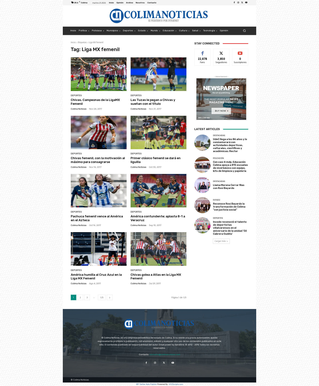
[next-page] (109, 297)
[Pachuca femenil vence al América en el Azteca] (99, 191)
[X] (242, 3)
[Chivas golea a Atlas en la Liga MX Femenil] (158, 249)
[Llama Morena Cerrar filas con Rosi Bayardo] (202, 185)
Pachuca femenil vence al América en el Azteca (97, 218)
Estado (216, 200)
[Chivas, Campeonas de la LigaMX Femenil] (99, 74)
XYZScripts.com (176, 384)
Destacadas (219, 135)
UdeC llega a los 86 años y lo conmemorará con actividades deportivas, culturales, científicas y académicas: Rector (230, 145)
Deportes (76, 95)
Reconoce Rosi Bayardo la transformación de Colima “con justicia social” (229, 206)
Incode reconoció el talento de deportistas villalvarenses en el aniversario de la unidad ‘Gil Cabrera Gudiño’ (230, 227)
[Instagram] (238, 3)
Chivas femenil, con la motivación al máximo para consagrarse (98, 160)
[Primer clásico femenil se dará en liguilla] (158, 132)
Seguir (221, 51)
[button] (244, 31)
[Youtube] (246, 3)
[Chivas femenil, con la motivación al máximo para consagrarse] (99, 132)
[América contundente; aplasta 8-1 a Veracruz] (158, 191)
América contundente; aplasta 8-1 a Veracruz (158, 218)
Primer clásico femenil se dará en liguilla (156, 160)
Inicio (73, 42)
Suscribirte (240, 51)
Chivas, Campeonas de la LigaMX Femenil (95, 102)
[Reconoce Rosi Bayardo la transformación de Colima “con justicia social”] (202, 205)
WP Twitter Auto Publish (146, 384)
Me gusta (203, 51)
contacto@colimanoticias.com (165, 354)
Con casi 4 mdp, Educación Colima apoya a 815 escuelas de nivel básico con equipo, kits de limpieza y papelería (230, 166)
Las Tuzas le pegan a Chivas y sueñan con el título (153, 102)
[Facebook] (234, 3)
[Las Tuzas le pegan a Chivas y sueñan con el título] (158, 74)
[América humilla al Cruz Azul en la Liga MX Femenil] (99, 249)
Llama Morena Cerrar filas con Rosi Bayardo (228, 187)
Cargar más (220, 241)
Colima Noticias (79, 109)
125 (102, 297)
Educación (218, 158)
